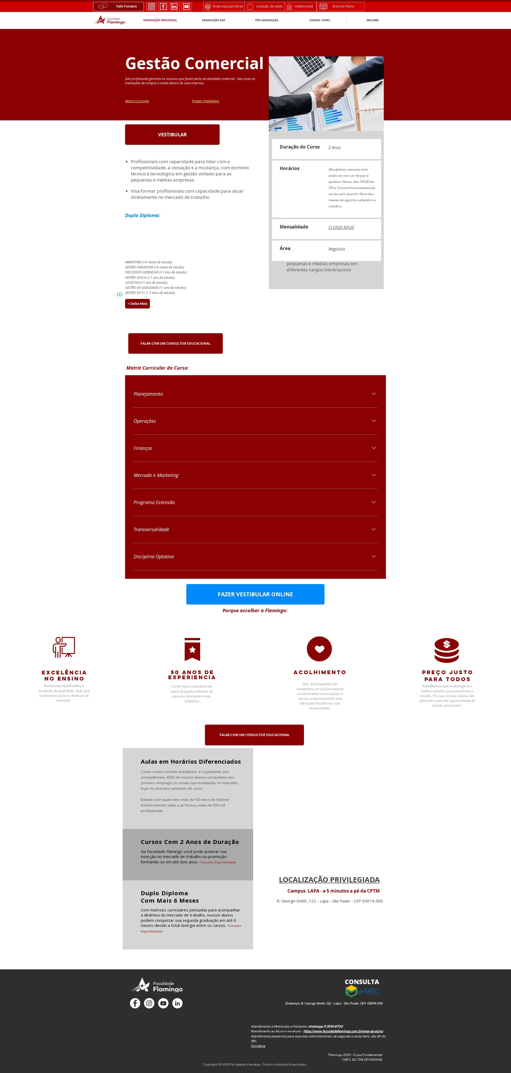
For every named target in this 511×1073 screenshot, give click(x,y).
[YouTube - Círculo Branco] (163, 1003)
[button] (362, 987)
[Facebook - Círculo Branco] (135, 1003)
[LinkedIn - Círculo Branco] (177, 1003)
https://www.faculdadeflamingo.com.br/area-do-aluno (343, 1031)
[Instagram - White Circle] (149, 1003)
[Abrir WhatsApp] (498, 1059)
